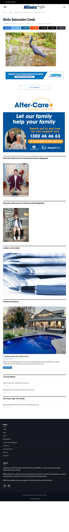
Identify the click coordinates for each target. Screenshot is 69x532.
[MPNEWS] (34, 7)
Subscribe (6, 455)
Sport (4, 436)
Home (4, 429)
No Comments (40, 23)
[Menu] (5, 7)
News (4, 432)
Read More (7, 367)
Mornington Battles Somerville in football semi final (21, 405)
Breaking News (10, 2)
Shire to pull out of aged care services (16, 383)
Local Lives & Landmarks (10, 442)
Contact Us (6, 445)
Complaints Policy (35, 498)
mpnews (7, 23)
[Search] (64, 7)
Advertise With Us (8, 449)
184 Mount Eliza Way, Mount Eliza (16, 356)
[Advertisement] (34, 516)
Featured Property (8, 358)
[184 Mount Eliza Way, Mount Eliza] (34, 330)
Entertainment (7, 439)
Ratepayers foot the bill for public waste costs (18, 390)
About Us (5, 452)
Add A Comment (34, 87)
